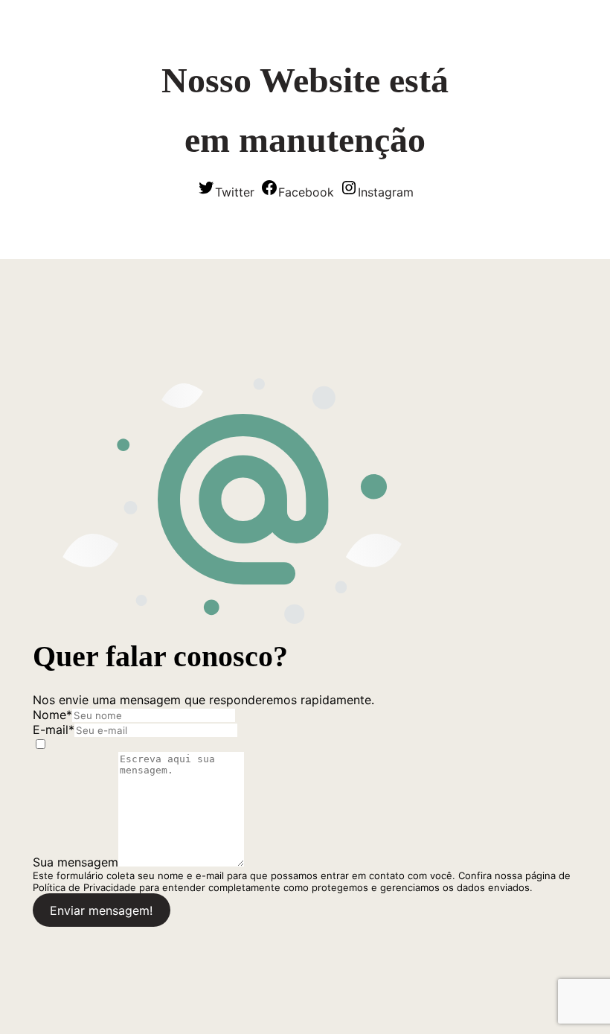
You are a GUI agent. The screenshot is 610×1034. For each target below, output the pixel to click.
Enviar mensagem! (101, 910)
